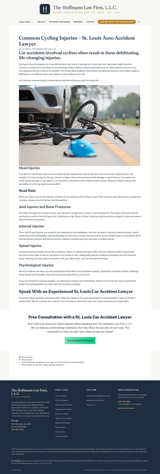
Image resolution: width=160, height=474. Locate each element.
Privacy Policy (16, 470)
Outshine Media (141, 470)
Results (41, 22)
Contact (90, 22)
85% (58, 184)
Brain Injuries (60, 427)
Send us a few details (126, 408)
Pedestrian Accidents (63, 409)
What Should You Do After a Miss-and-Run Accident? (43, 365)
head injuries (64, 174)
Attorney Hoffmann (59, 22)
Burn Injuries (60, 432)
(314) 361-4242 (17, 429)
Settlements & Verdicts (95, 400)
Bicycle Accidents (62, 414)
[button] (139, 21)
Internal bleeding (56, 236)
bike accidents (79, 71)
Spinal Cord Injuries (62, 423)
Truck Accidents (61, 400)
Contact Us (91, 405)
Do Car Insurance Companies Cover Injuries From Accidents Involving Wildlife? (53, 362)
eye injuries (47, 181)
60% (26, 174)
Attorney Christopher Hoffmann (99, 396)
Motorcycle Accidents (63, 405)
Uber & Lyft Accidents (63, 418)
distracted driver (102, 213)
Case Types (24, 22)
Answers (78, 22)
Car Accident (27, 357)
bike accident (27, 360)
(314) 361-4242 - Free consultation (117, 22)
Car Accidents (60, 396)
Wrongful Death (61, 436)
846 (36, 74)
